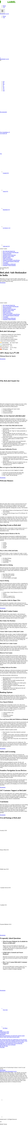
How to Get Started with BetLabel (10, 252)
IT (3, 85)
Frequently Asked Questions (9, 265)
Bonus (4, 5)
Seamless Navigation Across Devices (11, 260)
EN (3, 81)
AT (3, 88)
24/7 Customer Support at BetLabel (11, 261)
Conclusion (5, 262)
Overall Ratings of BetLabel (9, 264)
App (4, 7)
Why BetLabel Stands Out (9, 251)
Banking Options (7, 257)
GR (4, 90)
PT (3, 83)
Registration (2, 13)
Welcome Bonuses (7, 253)
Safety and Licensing (7, 259)
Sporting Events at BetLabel (9, 255)
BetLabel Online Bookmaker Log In (8, 1071)
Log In (7, 13)
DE (3, 84)
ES (3, 86)
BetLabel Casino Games (8, 256)
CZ (3, 89)
